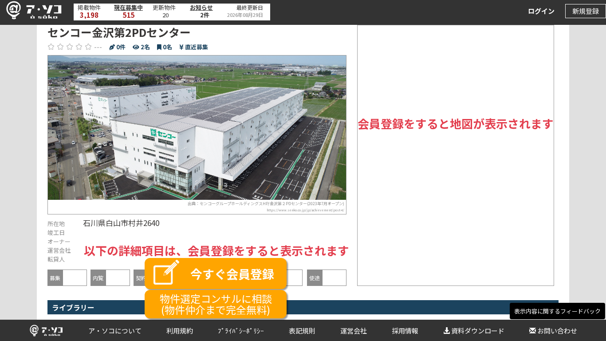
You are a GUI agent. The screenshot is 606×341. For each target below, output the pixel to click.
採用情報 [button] (405, 330)
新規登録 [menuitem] (585, 11)
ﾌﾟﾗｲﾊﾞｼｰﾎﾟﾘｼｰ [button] (241, 330)
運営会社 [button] (353, 330)
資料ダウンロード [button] (477, 330)
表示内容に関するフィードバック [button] (557, 311)
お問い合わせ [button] (557, 330)
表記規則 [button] (302, 330)
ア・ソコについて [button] (115, 330)
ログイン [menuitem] (541, 11)
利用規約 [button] (179, 330)
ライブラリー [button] (73, 307)
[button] (31, 10)
